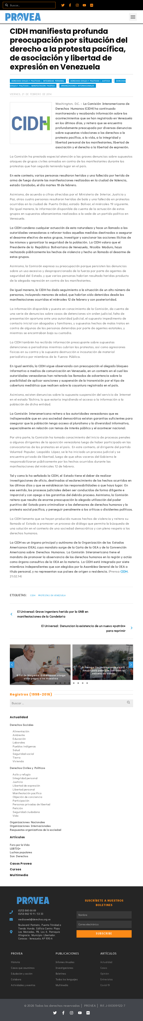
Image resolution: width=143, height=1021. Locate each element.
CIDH (124, 571)
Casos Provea (21, 864)
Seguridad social (23, 754)
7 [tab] (83, 683)
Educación (19, 738)
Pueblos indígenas (24, 746)
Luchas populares (21, 852)
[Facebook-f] (70, 5)
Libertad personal (24, 789)
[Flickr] (91, 5)
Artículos (17, 837)
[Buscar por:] (71, 703)
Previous (12, 665)
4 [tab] (69, 683)
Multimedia (19, 875)
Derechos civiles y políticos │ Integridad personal (38, 81)
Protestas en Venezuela (52, 595)
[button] (133, 17)
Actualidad (19, 717)
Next (131, 665)
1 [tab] (56, 683)
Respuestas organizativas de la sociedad (35, 830)
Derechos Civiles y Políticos (27, 768)
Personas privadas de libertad (31, 804)
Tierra (16, 757)
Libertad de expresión (26, 785)
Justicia (18, 782)
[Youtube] (84, 5)
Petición (18, 808)
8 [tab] (87, 683)
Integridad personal (25, 778)
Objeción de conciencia (27, 797)
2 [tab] (60, 683)
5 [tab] (74, 683)
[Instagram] (77, 5)
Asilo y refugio (22, 774)
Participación (21, 800)
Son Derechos (19, 856)
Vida (15, 815)
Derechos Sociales (22, 725)
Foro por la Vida (19, 845)
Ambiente (19, 735)
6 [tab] (78, 683)
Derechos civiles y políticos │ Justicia (90, 81)
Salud (16, 750)
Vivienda (18, 761)
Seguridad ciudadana (26, 812)
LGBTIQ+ (15, 848)
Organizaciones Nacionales (27, 822)
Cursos (15, 869)
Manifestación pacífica (27, 793)
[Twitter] (63, 5)
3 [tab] (65, 683)
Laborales (19, 742)
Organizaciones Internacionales (77, 86)
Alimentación (21, 731)
